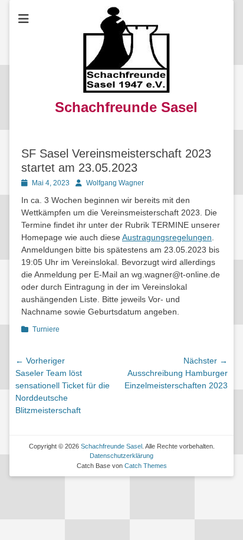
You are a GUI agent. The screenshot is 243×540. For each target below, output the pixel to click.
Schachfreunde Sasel (126, 107)
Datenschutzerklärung (121, 455)
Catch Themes (145, 465)
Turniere (46, 329)
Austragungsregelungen (167, 237)
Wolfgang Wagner (115, 183)
